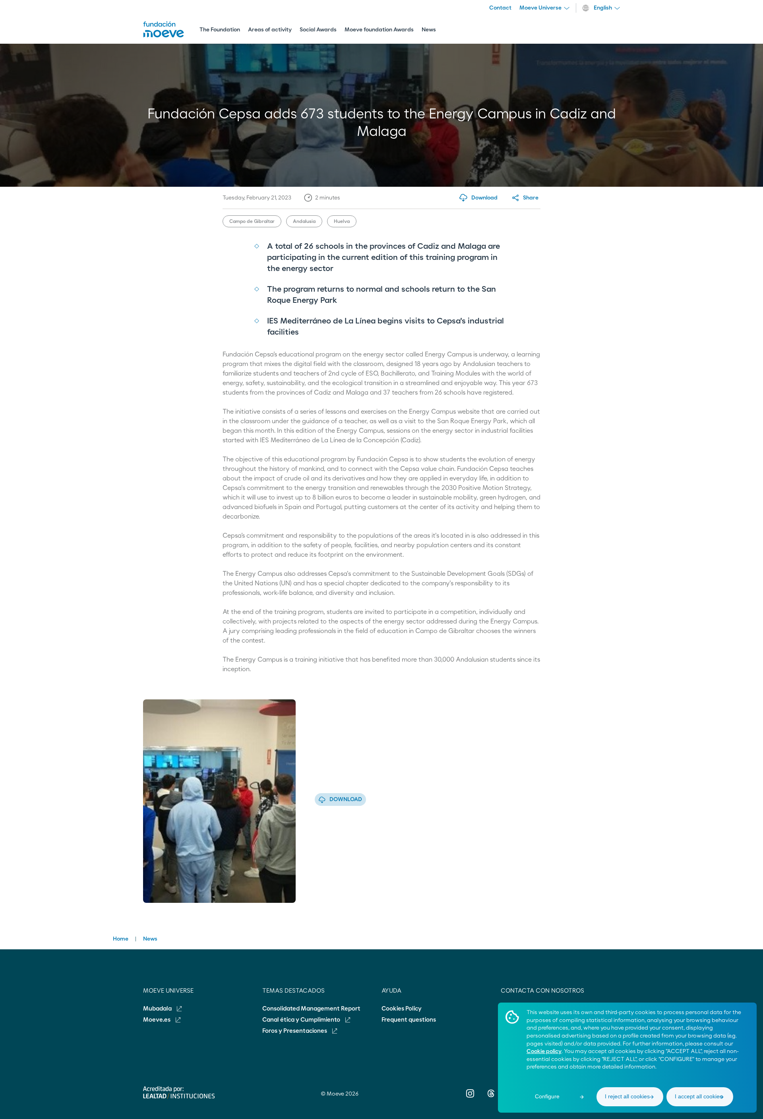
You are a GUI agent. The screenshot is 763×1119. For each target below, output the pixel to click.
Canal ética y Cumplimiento (301, 1020)
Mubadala (158, 1009)
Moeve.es (157, 1020)
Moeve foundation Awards (379, 30)
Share (530, 198)
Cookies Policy (402, 1009)
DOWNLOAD (345, 799)
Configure (547, 1096)
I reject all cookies (627, 1096)
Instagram (470, 1099)
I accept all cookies (698, 1096)
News (429, 30)
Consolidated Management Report (311, 1009)
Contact (500, 8)
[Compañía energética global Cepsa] (163, 35)
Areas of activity (270, 30)
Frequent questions (409, 1020)
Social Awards (318, 30)
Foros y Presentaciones (295, 1031)
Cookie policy (544, 1051)
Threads (490, 1099)
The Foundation (219, 30)
